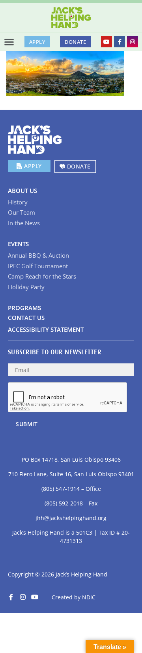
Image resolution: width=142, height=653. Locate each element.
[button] (9, 42)
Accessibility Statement (46, 329)
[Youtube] (106, 41)
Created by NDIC (73, 597)
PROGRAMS (24, 308)
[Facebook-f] (119, 41)
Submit (26, 424)
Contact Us (26, 318)
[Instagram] (132, 41)
